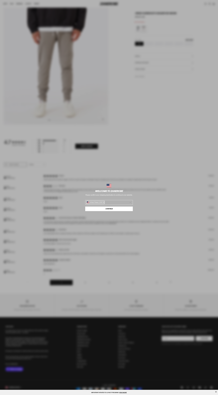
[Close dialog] (216, 392)
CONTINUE (109, 209)
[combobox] (95, 202)
